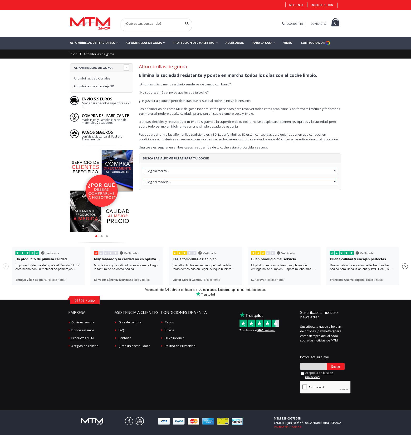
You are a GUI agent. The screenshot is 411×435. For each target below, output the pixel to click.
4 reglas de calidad (84, 346)
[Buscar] (187, 23)
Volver (125, 29)
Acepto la (319, 375)
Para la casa (262, 43)
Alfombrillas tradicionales (92, 78)
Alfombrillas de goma (144, 43)
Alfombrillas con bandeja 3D (94, 86)
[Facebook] (129, 421)
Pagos (169, 322)
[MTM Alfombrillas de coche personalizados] (90, 23)
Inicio (73, 54)
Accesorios (234, 43)
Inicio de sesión (322, 5)
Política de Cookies (287, 427)
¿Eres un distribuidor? (134, 346)
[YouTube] (140, 421)
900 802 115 (295, 24)
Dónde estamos (82, 330)
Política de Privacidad (180, 346)
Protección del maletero (194, 43)
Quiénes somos (82, 322)
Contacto (124, 338)
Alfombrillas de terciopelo (92, 43)
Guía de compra (130, 322)
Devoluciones (175, 338)
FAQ (121, 330)
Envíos (169, 330)
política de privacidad (319, 375)
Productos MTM (82, 338)
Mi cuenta (296, 5)
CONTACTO (318, 24)
